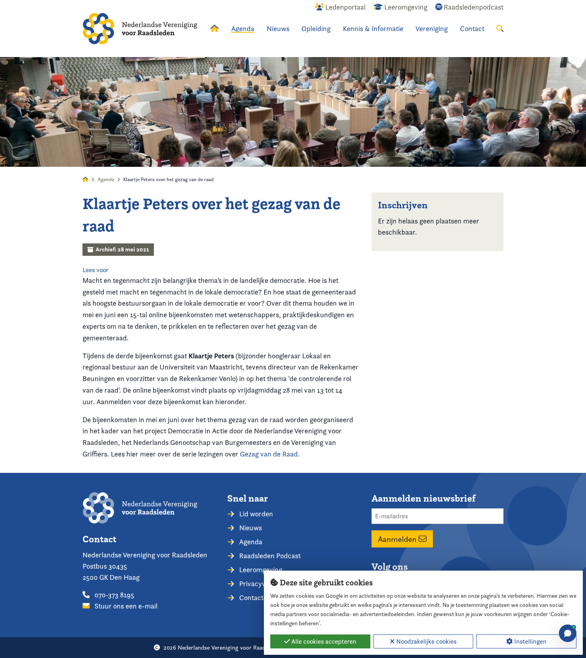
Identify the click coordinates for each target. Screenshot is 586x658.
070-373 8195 (113, 595)
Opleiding (315, 28)
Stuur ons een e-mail (125, 606)
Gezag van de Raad (269, 454)
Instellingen (530, 641)
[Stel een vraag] (567, 633)
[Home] (140, 28)
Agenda (242, 28)
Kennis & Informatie (373, 28)
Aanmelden (398, 539)
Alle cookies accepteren (323, 641)
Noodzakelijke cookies (425, 641)
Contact (472, 28)
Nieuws (278, 28)
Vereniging (431, 28)
